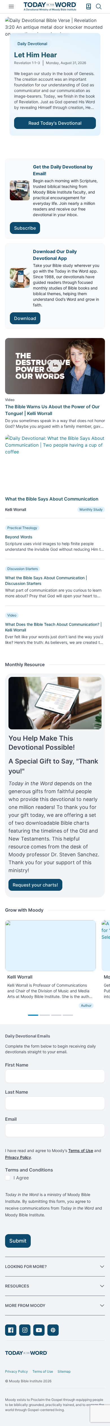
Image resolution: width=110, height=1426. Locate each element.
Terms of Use (80, 1150)
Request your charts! (35, 885)
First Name (16, 1065)
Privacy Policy (18, 1157)
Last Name (16, 1092)
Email (11, 1119)
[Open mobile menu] (11, 6)
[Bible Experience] (88, 6)
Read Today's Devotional (55, 123)
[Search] (98, 6)
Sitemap (64, 1371)
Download (25, 318)
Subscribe (25, 228)
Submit (18, 1241)
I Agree (21, 1178)
